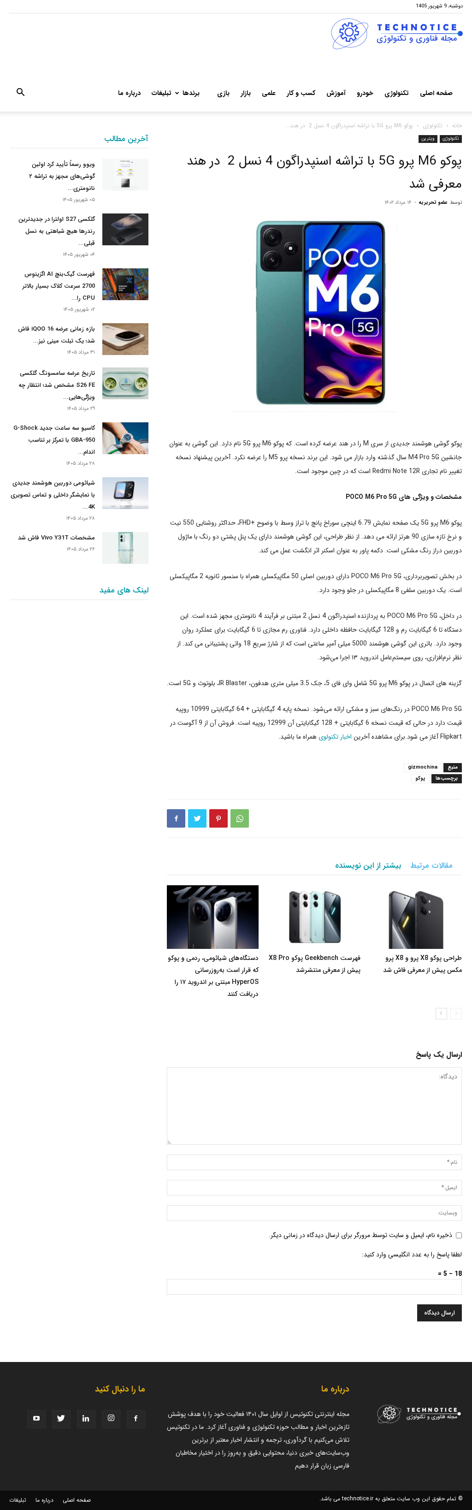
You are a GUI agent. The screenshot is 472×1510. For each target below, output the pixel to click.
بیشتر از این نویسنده (368, 865)
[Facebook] (176, 818)
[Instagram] (111, 1419)
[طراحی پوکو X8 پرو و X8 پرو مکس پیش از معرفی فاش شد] (416, 916)
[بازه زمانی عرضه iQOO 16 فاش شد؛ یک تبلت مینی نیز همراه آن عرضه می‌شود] (125, 339)
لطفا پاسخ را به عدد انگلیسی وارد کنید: (412, 1254)
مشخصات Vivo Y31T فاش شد (56, 538)
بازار (246, 93)
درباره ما (129, 93)
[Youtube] (36, 1419)
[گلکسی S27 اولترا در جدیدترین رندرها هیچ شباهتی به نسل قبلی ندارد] (125, 229)
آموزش (336, 93)
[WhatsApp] (239, 818)
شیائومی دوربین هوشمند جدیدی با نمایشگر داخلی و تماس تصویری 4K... (53, 495)
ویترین (428, 138)
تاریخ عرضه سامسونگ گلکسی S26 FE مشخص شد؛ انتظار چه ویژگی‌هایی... (56, 385)
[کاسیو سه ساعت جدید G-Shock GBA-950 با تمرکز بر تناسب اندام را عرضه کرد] (125, 438)
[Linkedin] (86, 1419)
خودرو (365, 93)
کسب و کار (301, 93)
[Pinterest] (218, 818)
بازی (223, 93)
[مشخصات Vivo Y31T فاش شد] (125, 548)
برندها (191, 93)
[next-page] (441, 1013)
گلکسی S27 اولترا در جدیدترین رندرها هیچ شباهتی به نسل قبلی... (56, 231)
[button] (20, 94)
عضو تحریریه (433, 203)
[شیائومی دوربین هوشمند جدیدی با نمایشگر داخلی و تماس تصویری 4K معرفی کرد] (125, 493)
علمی (269, 93)
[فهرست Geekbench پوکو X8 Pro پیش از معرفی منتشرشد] (314, 916)
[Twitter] (197, 818)
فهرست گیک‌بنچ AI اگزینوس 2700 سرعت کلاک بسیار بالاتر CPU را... (59, 286)
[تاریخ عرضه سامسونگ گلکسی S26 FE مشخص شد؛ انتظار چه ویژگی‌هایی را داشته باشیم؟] (125, 383)
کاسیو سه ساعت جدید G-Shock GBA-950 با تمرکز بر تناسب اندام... (54, 440)
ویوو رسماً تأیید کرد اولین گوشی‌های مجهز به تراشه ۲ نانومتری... (62, 176)
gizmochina (422, 767)
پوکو (420, 778)
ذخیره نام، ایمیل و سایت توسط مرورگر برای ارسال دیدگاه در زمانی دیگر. (360, 1235)
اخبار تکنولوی (335, 737)
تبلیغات (161, 93)
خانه (457, 125)
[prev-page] (456, 1013)
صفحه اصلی (436, 93)
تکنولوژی (396, 93)
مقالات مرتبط (431, 865)
